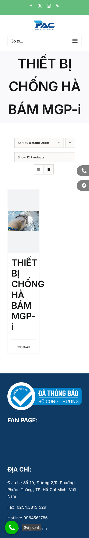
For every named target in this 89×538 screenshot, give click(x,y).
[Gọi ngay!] (12, 527)
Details (25, 347)
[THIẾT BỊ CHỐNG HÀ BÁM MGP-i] (23, 221)
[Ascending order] (70, 143)
